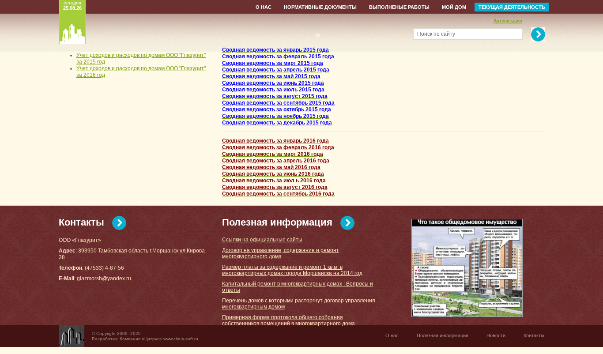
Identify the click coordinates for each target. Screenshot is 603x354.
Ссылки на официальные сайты (262, 240)
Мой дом (454, 7)
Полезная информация (277, 222)
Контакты (81, 222)
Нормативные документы (320, 7)
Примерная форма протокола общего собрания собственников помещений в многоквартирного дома (288, 320)
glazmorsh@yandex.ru (104, 278)
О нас (263, 7)
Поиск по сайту (436, 34)
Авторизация (508, 20)
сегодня (72, 5)
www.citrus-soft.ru (180, 338)
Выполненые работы (399, 7)
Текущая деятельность (512, 7)
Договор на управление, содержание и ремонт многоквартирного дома (280, 253)
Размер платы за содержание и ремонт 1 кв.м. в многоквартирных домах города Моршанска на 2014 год (292, 270)
